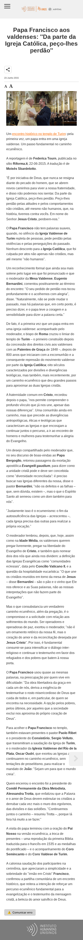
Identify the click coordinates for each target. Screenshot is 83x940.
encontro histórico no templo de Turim (39, 134)
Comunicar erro (19, 912)
